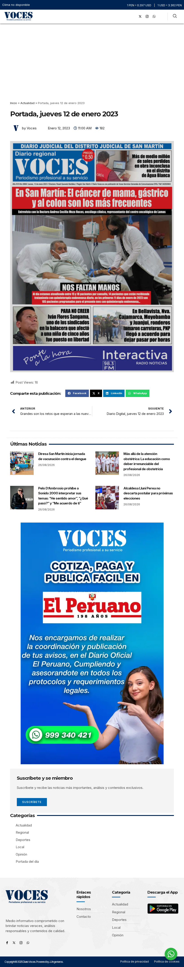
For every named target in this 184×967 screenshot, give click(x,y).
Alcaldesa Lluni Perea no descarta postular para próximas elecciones (148, 493)
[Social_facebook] (133, 16)
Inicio (13, 103)
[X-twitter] (140, 16)
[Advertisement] (92, 57)
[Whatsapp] (27, 942)
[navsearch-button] (175, 16)
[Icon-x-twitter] (14, 942)
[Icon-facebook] (7, 942)
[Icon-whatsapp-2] (154, 16)
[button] (126, 16)
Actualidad (27, 103)
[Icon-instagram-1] (147, 16)
